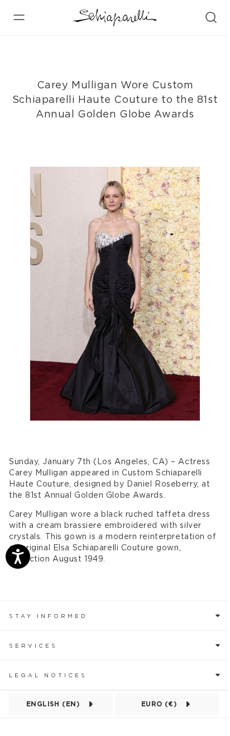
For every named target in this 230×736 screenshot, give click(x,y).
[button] (115, 615)
